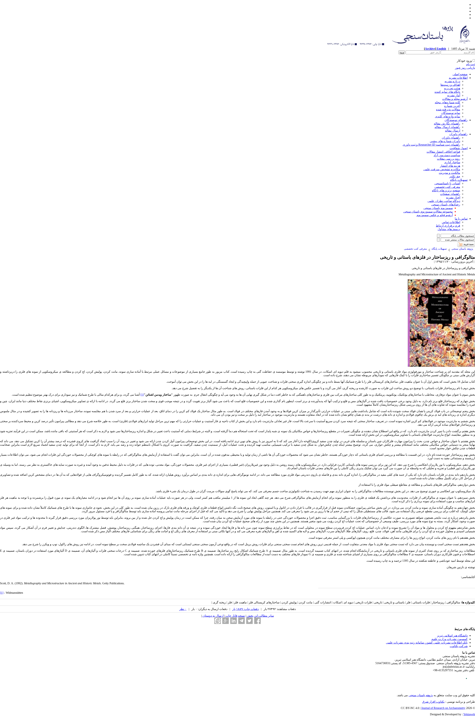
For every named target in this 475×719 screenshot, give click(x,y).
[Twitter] (249, 620)
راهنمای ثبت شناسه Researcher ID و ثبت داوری (431, 144)
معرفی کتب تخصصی (447, 186)
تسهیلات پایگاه (459, 179)
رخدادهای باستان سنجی (445, 204)
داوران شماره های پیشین (445, 141)
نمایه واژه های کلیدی (447, 116)
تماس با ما (461, 218)
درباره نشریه (452, 81)
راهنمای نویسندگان (456, 120)
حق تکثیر (454, 176)
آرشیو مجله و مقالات (455, 98)
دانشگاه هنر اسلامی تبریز (452, 635)
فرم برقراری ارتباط (448, 225)
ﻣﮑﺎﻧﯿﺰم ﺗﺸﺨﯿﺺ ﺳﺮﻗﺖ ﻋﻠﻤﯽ (441, 169)
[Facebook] (257, 620)
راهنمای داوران (458, 134)
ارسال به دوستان (213, 615)
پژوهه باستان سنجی (421, 695)
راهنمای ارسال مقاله (447, 127)
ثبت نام (470, 64)
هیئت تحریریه (452, 88)
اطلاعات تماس (451, 222)
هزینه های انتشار (450, 165)
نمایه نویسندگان (450, 113)
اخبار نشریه (453, 197)
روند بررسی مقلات (448, 158)
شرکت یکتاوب (459, 646)
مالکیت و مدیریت (449, 172)
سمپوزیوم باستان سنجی (438, 208)
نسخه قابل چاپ (235, 615)
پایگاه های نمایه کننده (447, 91)
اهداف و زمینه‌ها (450, 84)
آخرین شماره (452, 105)
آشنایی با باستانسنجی (447, 183)
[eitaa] (217, 620)
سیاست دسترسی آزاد (447, 155)
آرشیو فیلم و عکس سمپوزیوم (435, 215)
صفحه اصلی (460, 74)
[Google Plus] (225, 620)
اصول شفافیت (459, 148)
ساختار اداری (452, 162)
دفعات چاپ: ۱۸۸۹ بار (245, 609)
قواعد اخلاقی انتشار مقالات (443, 151)
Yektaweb (469, 714)
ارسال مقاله (452, 130)
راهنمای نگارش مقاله (447, 123)
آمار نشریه (453, 95)
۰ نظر (182, 609)
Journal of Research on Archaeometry (443, 708)
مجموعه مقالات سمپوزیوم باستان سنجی (428, 211)
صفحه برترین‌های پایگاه (446, 190)
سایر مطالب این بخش (260, 615)
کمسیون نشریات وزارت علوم (449, 639)
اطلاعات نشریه (458, 77)
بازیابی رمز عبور (465, 67)
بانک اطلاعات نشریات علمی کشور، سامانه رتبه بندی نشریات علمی (427, 642)
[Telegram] (241, 620)
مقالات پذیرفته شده (448, 109)
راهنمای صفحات (450, 194)
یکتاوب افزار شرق (433, 701)
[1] (1, 592)
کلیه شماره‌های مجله (447, 102)
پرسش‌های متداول (449, 229)
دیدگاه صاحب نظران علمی (444, 201)
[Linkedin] (233, 620)
